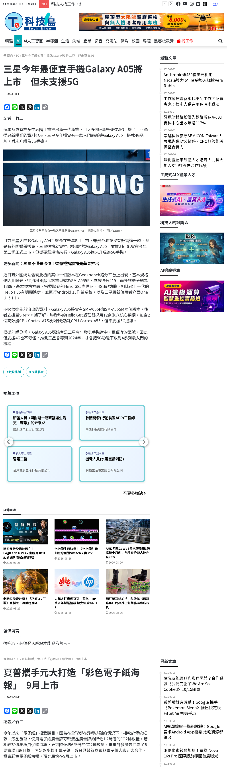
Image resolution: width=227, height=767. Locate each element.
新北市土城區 (23, 453)
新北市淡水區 (96, 453)
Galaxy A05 (113, 135)
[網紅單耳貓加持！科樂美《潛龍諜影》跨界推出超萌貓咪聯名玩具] (128, 581)
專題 (147, 41)
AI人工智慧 (33, 41)
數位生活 (15, 372)
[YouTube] (185, 4)
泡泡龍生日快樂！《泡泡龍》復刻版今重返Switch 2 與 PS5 (76, 550)
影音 (98, 41)
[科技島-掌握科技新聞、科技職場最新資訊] (30, 21)
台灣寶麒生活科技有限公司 (31, 470)
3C (18, 41)
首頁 (9, 55)
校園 (136, 41)
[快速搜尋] (220, 40)
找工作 (186, 41)
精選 (9, 41)
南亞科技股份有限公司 (101, 429)
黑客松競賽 (164, 41)
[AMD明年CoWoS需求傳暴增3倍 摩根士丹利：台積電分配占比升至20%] (128, 531)
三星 (51, 135)
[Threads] (205, 4)
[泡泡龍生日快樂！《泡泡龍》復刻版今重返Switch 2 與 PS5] (77, 531)
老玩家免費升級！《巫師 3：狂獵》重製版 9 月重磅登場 (24, 600)
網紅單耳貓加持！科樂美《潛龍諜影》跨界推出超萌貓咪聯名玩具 (127, 602)
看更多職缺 (133, 493)
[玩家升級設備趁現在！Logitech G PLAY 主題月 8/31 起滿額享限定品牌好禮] (25, 531)
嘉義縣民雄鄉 (23, 412)
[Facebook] (178, 4)
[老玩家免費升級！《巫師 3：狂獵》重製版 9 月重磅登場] (25, 581)
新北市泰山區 (96, 412)
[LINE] (198, 4)
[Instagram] (191, 4)
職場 (125, 41)
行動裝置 (37, 372)
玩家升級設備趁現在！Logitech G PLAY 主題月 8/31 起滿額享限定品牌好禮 (24, 552)
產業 (87, 41)
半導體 (52, 41)
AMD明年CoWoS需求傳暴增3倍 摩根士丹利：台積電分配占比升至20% (128, 552)
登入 (216, 4)
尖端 (76, 41)
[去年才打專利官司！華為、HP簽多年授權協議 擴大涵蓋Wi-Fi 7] (77, 581)
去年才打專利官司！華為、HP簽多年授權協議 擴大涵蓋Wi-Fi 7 (76, 602)
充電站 (111, 41)
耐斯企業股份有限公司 (28, 429)
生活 (65, 41)
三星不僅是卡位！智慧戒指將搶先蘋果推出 (61, 263)
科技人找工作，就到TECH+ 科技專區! (84, 4)
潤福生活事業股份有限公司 (104, 470)
